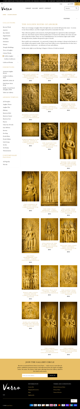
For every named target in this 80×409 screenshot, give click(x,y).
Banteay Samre (7, 116)
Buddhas (5, 38)
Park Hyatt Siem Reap (8, 84)
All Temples (6, 101)
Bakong (5, 110)
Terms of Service (57, 392)
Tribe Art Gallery (8, 92)
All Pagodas (6, 161)
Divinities (6, 41)
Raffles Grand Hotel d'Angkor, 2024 (9, 88)
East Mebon (6, 127)
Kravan (5, 130)
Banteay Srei (7, 119)
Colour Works (7, 53)
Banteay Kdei (7, 113)
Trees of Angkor (7, 50)
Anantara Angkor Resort (8, 72)
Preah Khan (6, 136)
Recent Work (7, 27)
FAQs (29, 392)
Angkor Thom (7, 104)
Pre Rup (5, 133)
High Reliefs (6, 36)
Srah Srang (6, 142)
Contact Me (31, 387)
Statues (5, 44)
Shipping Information (33, 389)
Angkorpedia (31, 395)
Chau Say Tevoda (8, 124)
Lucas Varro (9, 405)
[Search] (76, 8)
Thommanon (7, 150)
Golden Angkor (8, 56)
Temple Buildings (8, 47)
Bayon (5, 122)
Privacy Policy (56, 389)
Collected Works (8, 62)
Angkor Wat (6, 107)
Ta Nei (5, 145)
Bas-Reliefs (6, 33)
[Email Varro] (1, 3)
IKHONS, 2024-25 (8, 80)
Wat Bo (5, 164)
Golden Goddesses (9, 59)
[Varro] (7, 8)
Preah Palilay (7, 139)
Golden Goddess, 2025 (8, 76)
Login (71, 3)
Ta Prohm (6, 148)
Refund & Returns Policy (59, 387)
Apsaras (5, 30)
